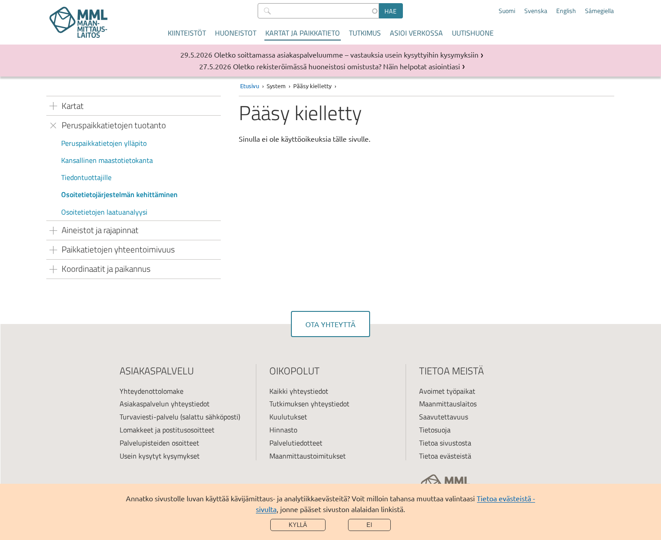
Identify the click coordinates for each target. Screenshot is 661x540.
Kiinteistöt (187, 32)
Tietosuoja (435, 429)
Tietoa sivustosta (445, 442)
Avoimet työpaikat (447, 391)
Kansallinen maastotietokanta (107, 160)
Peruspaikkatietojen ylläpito (104, 143)
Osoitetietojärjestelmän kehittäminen (119, 194)
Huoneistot (235, 32)
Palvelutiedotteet (295, 442)
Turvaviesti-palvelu (149, 416)
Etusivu (249, 86)
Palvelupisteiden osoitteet (159, 442)
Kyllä (298, 525)
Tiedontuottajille (86, 177)
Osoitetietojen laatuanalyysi (104, 212)
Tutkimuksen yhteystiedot (309, 403)
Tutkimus (365, 32)
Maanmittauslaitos (448, 403)
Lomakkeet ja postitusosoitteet (167, 429)
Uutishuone (473, 32)
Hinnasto (283, 429)
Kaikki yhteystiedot (298, 391)
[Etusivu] (78, 22)
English (566, 11)
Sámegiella (599, 11)
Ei (369, 525)
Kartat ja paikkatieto (302, 32)
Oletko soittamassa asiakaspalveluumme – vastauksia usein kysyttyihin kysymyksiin (346, 54)
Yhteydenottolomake (151, 391)
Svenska (535, 11)
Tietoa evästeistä (445, 455)
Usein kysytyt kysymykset (160, 455)
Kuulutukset (288, 416)
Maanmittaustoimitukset (307, 455)
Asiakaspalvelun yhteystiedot (165, 403)
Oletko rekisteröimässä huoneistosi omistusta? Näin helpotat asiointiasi (346, 66)
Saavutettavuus (443, 416)
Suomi (507, 11)
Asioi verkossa (416, 32)
